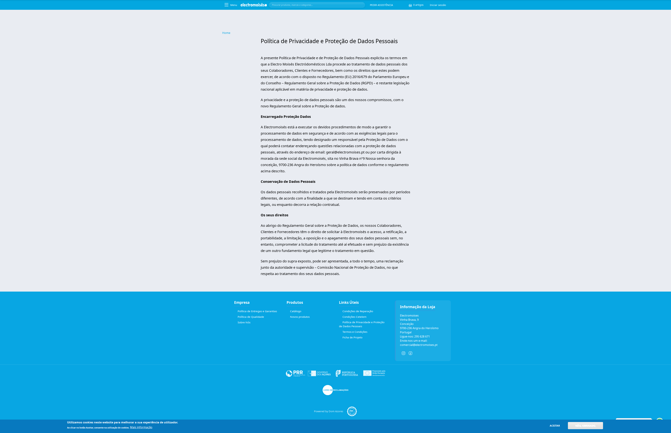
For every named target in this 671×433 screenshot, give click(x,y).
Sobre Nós (244, 322)
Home (226, 33)
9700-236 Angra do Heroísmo (419, 328)
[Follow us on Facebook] (410, 353)
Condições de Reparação (357, 311)
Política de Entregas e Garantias (257, 311)
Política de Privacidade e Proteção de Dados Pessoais (361, 324)
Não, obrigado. (585, 425)
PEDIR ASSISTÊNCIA (381, 5)
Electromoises (409, 315)
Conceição (407, 324)
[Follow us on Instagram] (403, 353)
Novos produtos (300, 316)
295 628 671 (422, 336)
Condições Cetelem (354, 316)
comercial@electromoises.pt (419, 345)
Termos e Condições (354, 331)
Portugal (406, 332)
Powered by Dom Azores (328, 411)
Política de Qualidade (251, 316)
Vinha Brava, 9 (409, 320)
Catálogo (295, 311)
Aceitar (555, 425)
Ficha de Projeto (352, 337)
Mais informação (141, 427)
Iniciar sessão (438, 5)
